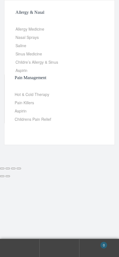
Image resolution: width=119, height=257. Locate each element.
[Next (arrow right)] (8, 176)
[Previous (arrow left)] (2, 176)
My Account (20, 248)
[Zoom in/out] (2, 168)
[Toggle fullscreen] (8, 168)
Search (59, 248)
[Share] (13, 168)
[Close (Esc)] (19, 168)
